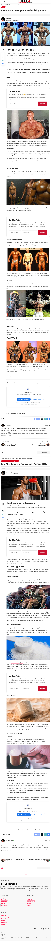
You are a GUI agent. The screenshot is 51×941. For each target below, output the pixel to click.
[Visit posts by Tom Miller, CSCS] (3, 425)
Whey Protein (42, 829)
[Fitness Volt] (25, 1)
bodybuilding (13, 413)
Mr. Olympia (19, 413)
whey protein (18, 733)
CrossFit (4, 876)
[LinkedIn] (49, 425)
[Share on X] (3, 57)
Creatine (21, 829)
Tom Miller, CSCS (10, 18)
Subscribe (42, 103)
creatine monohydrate (17, 662)
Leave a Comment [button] (44, 452)
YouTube (38, 402)
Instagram (28, 402)
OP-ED (3, 7)
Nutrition (4, 460)
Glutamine (22, 773)
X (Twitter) (33, 402)
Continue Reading (25, 922)
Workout (47, 829)
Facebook (24, 402)
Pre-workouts (31, 829)
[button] (2, 1)
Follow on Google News (38, 399)
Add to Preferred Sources (23, 399)
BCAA (12, 829)
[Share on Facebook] (3, 54)
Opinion (23, 413)
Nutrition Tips (11, 460)
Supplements (36, 829)
